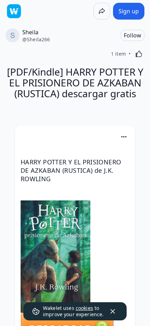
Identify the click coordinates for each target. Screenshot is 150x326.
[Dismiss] (112, 311)
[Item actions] (123, 136)
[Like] (138, 53)
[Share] (101, 11)
